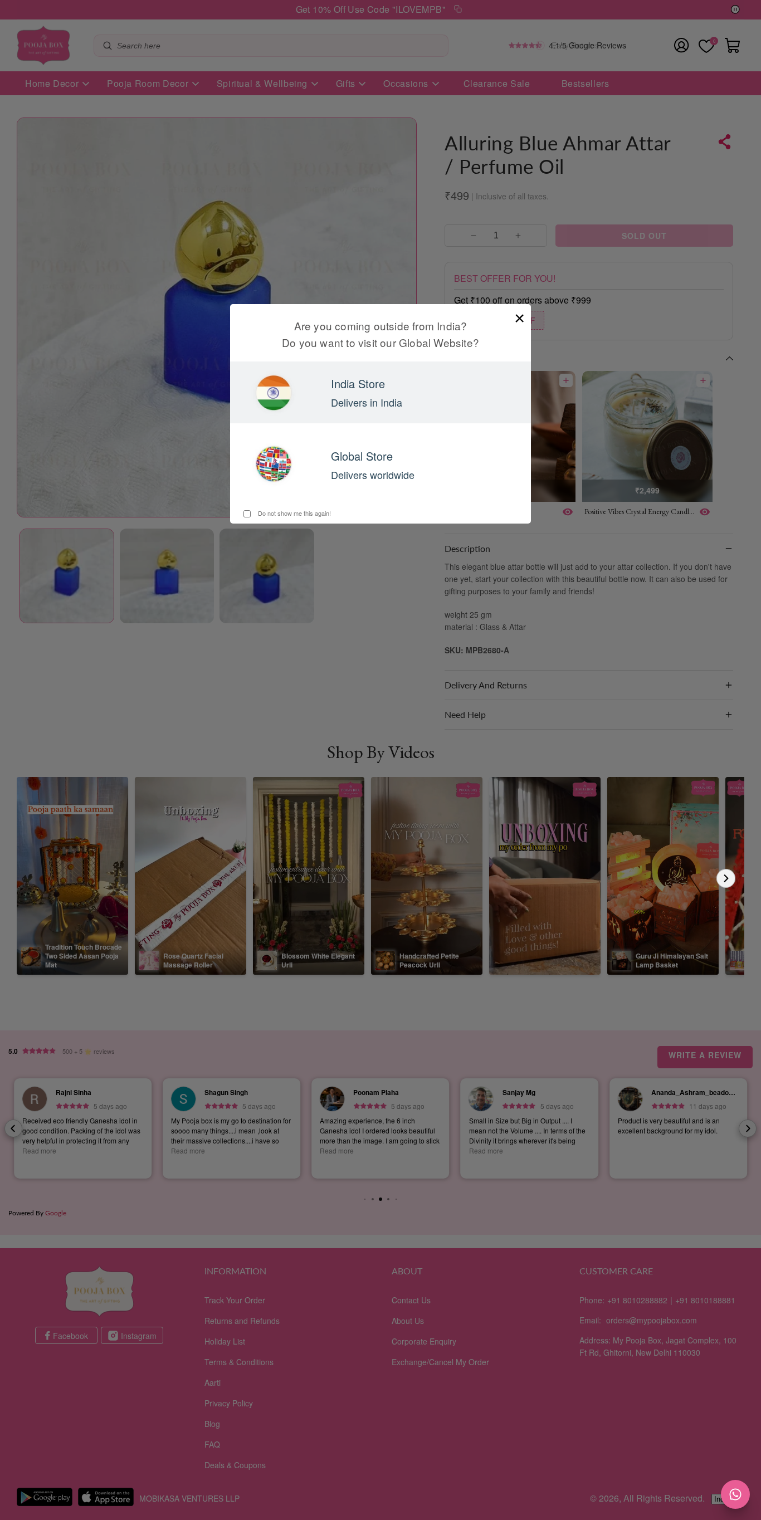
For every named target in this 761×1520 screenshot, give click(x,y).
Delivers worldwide (372, 474)
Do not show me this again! (293, 513)
